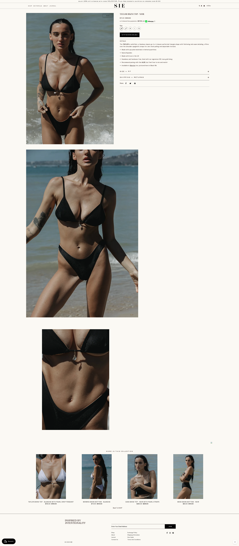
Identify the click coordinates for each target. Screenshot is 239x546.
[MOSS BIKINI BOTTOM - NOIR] (188, 498)
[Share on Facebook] (126, 83)
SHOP (120, 508)
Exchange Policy (132, 532)
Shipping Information (133, 535)
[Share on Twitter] (130, 83)
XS (121, 28)
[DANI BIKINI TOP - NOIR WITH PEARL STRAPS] (142, 498)
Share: (122, 83)
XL (139, 28)
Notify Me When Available (130, 35)
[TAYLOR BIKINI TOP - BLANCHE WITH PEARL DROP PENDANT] (51, 498)
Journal (113, 537)
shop (30, 6)
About (113, 535)
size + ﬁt (125, 71)
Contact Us (114, 539)
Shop (112, 532)
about (45, 6)
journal (52, 6)
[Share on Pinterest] (135, 83)
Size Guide (130, 537)
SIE (71, 542)
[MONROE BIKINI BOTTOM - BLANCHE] (97, 498)
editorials (37, 6)
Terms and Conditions (134, 539)
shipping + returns (132, 77)
